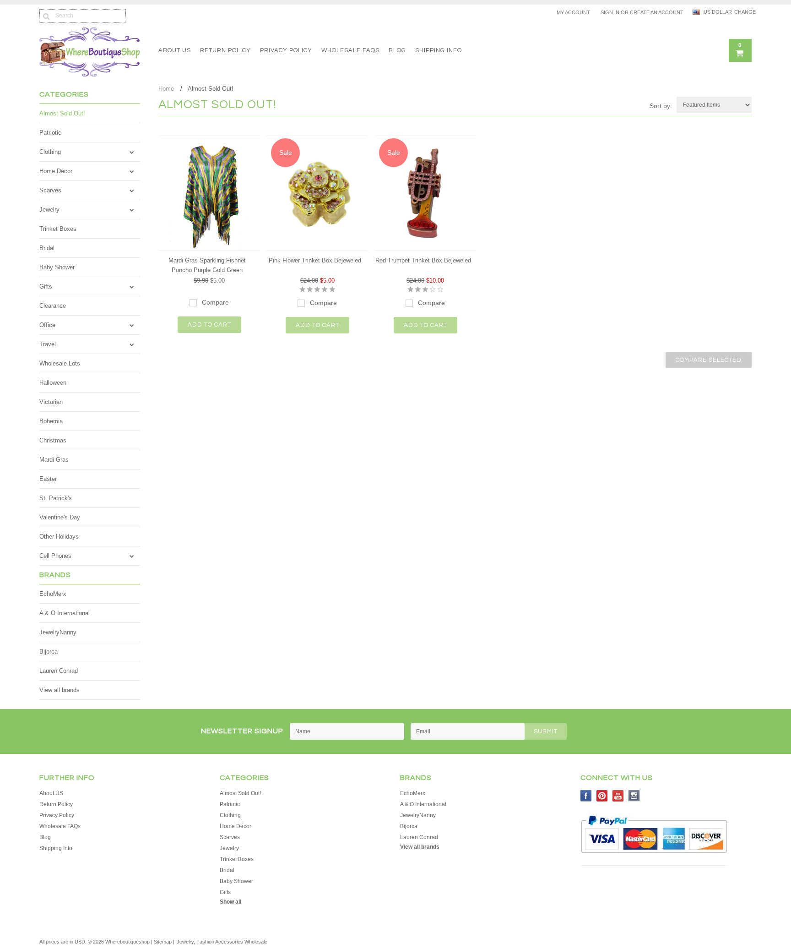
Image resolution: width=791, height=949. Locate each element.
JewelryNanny (57, 632)
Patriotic (50, 132)
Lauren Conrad (58, 670)
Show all (230, 902)
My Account (573, 12)
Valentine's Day (59, 517)
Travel (47, 344)
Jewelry (49, 209)
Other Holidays (59, 536)
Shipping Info (438, 50)
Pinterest (602, 796)
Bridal (46, 248)
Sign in (610, 12)
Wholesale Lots (59, 363)
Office (47, 325)
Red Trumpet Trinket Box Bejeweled (423, 260)
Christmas (52, 440)
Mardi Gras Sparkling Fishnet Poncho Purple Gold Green (207, 265)
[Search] (46, 16)
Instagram (634, 796)
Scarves (50, 190)
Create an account (656, 12)
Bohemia (51, 421)
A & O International (64, 613)
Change (743, 12)
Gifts (45, 286)
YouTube (618, 796)
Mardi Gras (54, 459)
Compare (215, 302)
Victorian (51, 401)
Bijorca (48, 651)
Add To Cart (209, 325)
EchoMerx (52, 593)
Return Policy (225, 50)
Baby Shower (57, 267)
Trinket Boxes (57, 228)
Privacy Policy (286, 50)
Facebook (586, 796)
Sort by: (661, 105)
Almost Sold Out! (62, 113)
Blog (397, 50)
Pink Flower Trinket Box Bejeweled (315, 260)
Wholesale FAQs (350, 50)
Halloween (52, 382)
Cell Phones (55, 555)
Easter (48, 478)
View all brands (59, 690)
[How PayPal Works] (654, 857)
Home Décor (55, 171)
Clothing (50, 151)
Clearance (52, 305)
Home (166, 88)
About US (174, 50)
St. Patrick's (55, 498)
